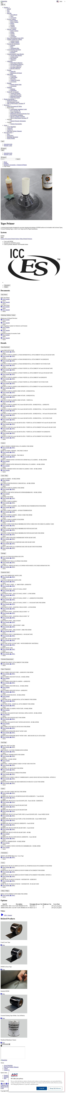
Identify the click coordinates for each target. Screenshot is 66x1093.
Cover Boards (13, 51)
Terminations (4, 852)
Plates (11, 46)
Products (6, 163)
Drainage (3, 553)
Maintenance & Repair (16, 73)
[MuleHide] (4, 1)
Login (2, 141)
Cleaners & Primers (15, 93)
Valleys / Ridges (5, 890)
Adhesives (13, 60)
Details (13, 238)
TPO (8, 12)
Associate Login (8, 144)
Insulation (12, 52)
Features (3, 238)
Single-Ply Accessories (13, 92)
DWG (13, 351)
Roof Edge (3, 742)
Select (4, 300)
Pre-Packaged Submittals (16, 115)
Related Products (27, 238)
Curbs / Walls (4, 475)
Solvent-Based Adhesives (16, 64)
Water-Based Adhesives (16, 62)
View (3, 945)
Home (5, 162)
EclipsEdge (13, 76)
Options (17, 238)
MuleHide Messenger (12, 137)
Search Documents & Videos (14, 106)
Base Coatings (14, 20)
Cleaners (12, 26)
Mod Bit (9, 13)
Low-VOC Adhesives (15, 65)
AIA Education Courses (13, 102)
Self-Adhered (13, 14)
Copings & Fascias (15, 80)
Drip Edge (13, 78)
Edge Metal (10, 74)
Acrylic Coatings (11, 19)
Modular (9, 83)
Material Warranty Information (18, 121)
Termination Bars (14, 48)
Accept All (41, 1088)
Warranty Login (8, 145)
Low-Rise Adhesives (15, 67)
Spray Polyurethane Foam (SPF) (15, 38)
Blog (8, 134)
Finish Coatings (14, 22)
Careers (9, 128)
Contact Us (10, 129)
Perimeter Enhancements (7, 659)
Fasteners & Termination (13, 44)
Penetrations (13, 90)
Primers (12, 23)
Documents (8, 238)
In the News (10, 135)
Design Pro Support (12, 100)
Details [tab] (6, 287)
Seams (3, 788)
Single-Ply (13, 71)
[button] (2, 3)
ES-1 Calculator (14, 110)
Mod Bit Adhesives (15, 68)
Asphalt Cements (14, 41)
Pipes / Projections (5, 669)
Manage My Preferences (7, 1086)
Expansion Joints (5, 572)
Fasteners (12, 45)
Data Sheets (4, 294)
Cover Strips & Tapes (15, 94)
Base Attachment (5, 347)
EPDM (9, 9)
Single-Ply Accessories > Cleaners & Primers (15, 165)
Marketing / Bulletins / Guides (8, 315)
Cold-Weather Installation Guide (18, 109)
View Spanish (6, 302)
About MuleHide (11, 126)
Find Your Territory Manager (14, 131)
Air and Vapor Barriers (16, 55)
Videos (21, 238)
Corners (3, 443)
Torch (11, 16)
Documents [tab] (7, 285)
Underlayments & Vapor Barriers (15, 54)
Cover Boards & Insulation (14, 49)
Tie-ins (2, 862)
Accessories (13, 17)
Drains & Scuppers (15, 97)
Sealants (12, 25)
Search (4, 148)
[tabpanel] (33, 314)
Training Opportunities (16, 124)
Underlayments (14, 57)
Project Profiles (11, 138)
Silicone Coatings (11, 29)
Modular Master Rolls (15, 84)
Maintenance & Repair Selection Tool (19, 113)
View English (5, 299)
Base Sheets (13, 58)
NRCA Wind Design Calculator (15, 103)
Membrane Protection (15, 96)
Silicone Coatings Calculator (17, 116)
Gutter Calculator (14, 112)
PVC (8, 10)
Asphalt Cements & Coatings (14, 39)
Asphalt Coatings (14, 42)
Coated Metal (13, 77)
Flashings (9, 87)
